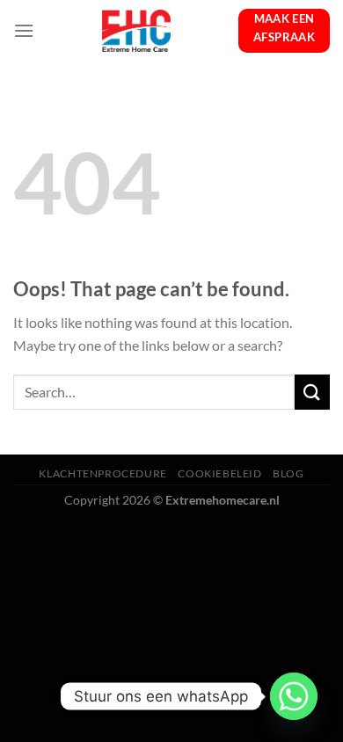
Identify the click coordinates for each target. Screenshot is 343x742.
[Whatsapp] (293, 696)
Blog (288, 473)
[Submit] (312, 392)
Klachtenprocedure (102, 473)
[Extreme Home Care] (136, 31)
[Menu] (23, 30)
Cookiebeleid (219, 473)
